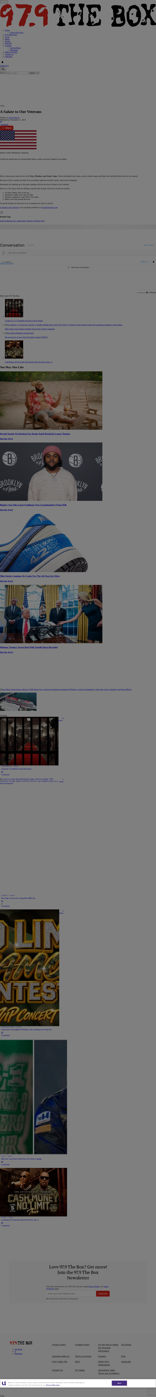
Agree (119, 1383)
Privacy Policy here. (53, 1385)
